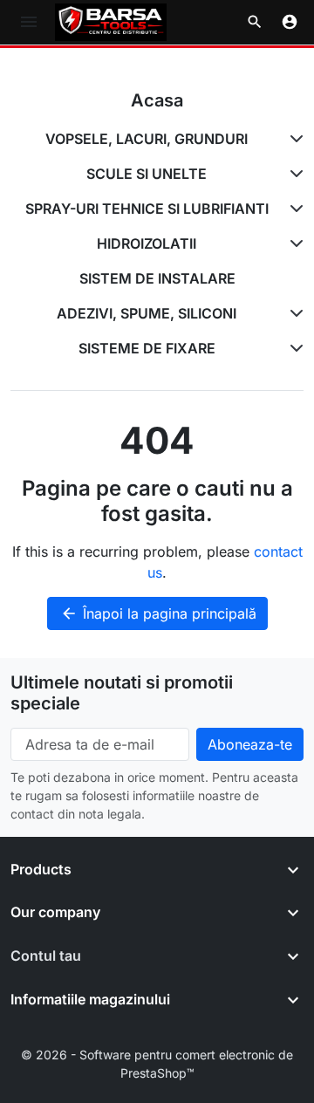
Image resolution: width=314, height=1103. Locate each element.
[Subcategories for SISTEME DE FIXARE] (293, 348)
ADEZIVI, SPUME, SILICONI (146, 313)
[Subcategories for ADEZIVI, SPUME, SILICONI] (293, 313)
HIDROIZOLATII (146, 243)
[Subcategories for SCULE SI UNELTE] (293, 174)
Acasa (157, 100)
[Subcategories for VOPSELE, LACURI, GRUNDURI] (293, 139)
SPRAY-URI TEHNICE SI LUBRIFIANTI (147, 208)
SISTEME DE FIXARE (146, 348)
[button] (255, 22)
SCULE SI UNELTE (146, 173)
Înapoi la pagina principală (158, 613)
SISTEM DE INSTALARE (157, 278)
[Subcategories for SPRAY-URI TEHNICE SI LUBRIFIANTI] (293, 209)
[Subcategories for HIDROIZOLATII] (293, 243)
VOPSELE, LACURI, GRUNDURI (146, 138)
